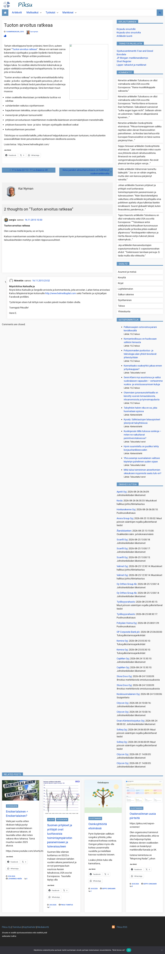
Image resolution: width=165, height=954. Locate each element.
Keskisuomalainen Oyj (128, 694)
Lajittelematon (125, 289)
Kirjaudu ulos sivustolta (129, 32)
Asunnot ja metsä (127, 272)
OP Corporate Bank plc (128, 632)
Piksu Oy (6, 927)
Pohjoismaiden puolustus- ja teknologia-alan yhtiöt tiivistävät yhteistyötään (140, 354)
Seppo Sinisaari (108, 888)
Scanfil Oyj (122, 539)
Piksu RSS (122, 927)
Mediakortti (43, 927)
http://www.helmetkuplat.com (60, 293)
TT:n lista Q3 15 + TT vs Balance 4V (30, 170)
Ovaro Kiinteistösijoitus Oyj (130, 721)
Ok (129, 950)
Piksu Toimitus (67, 905)
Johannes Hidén (15, 878)
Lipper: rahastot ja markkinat (131, 65)
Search (160, 12)
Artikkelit (17, 12)
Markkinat (67, 12)
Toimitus (16, 927)
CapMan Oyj (123, 658)
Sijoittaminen (125, 300)
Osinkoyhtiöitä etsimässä (97, 826)
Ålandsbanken (124, 531)
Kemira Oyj (122, 641)
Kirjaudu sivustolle (126, 29)
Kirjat (120, 283)
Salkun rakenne (126, 294)
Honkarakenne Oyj (126, 509)
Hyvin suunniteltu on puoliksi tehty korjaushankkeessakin (141, 448)
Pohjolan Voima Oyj (127, 623)
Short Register (124, 61)
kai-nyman (34, 31)
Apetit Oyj (122, 492)
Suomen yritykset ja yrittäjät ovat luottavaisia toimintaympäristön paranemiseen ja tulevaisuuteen (137, 190)
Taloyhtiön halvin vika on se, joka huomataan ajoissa (140, 409)
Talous (121, 306)
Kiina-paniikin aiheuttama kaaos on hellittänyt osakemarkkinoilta (86, 171)
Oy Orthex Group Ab (127, 584)
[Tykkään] (5, 36)
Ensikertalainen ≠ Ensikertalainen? (17, 814)
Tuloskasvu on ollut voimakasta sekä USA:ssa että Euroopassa (137, 84)
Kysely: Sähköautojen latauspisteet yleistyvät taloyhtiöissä (142, 421)
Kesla (119, 500)
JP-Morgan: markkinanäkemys (132, 58)
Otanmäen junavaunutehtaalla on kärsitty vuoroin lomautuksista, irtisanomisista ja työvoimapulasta (141, 396)
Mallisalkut (32, 12)
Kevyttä (122, 277)
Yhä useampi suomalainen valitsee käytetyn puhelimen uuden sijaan (142, 459)
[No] (161, 950)
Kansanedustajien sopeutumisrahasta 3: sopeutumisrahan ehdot (138, 249)
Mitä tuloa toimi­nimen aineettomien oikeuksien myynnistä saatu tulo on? (142, 471)
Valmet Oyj (122, 566)
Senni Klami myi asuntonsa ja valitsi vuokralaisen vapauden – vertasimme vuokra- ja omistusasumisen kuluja (143, 381)
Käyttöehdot (29, 927)
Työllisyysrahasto (126, 602)
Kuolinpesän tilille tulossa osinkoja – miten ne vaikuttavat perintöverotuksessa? (142, 435)
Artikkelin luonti (124, 36)
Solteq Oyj (122, 729)
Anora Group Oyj (125, 518)
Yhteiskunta (124, 311)
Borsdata (121, 54)
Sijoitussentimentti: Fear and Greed (135, 51)
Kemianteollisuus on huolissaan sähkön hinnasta (140, 340)
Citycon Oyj (122, 703)
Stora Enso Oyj (124, 676)
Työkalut (50, 12)
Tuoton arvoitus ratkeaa (24, 49)
